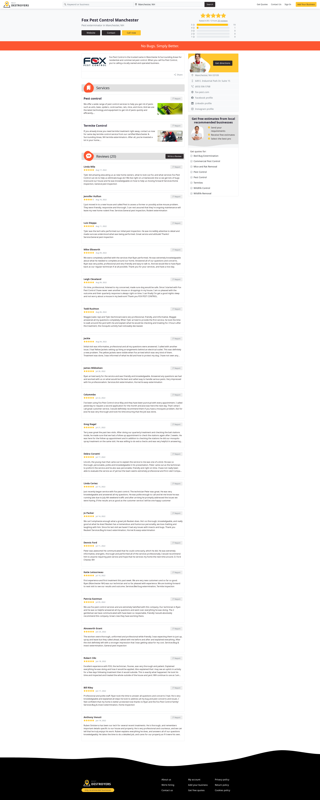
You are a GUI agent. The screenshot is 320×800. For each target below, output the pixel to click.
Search (210, 4)
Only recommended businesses (98, 790)
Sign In (288, 4)
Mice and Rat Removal (205, 166)
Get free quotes (196, 790)
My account (194, 779)
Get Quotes (262, 4)
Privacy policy (222, 779)
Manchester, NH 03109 (207, 75)
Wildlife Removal (202, 193)
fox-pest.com (202, 92)
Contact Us (276, 4)
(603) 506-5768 (202, 86)
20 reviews (223, 20)
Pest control (93, 98)
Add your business (198, 784)
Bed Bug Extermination (205, 155)
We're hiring (168, 784)
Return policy (222, 784)
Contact (111, 32)
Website (91, 32)
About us (166, 779)
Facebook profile (204, 97)
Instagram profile (204, 108)
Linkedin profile (203, 103)
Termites (198, 182)
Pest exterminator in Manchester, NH (103, 25)
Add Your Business (306, 4)
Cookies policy (222, 790)
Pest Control (200, 171)
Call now (131, 32)
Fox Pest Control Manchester (110, 20)
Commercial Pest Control (206, 161)
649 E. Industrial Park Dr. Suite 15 (212, 80)
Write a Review (175, 156)
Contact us (167, 790)
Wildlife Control (201, 188)
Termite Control (95, 126)
